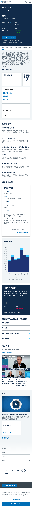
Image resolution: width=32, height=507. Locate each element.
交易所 (3, 460)
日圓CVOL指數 (10, 288)
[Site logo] (6, 2)
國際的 (3, 452)
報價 (7, 47)
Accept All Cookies (16, 503)
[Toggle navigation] (30, 2)
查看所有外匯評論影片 (8, 352)
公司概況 (4, 448)
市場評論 (5, 346)
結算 (11, 47)
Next (27, 79)
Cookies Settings (16, 499)
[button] (9, 37)
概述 (3, 47)
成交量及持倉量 (17, 47)
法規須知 (4, 456)
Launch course (7, 432)
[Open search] (26, 2)
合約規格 (25, 47)
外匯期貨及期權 (7, 7)
